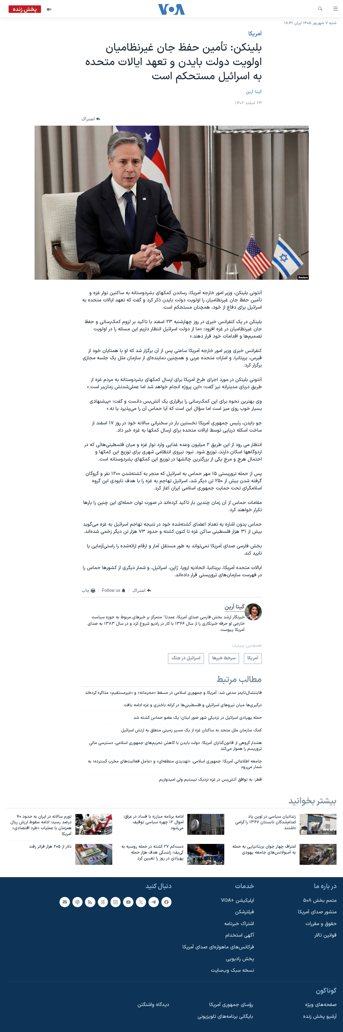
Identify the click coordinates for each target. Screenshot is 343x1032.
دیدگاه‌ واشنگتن (153, 1004)
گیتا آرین (254, 92)
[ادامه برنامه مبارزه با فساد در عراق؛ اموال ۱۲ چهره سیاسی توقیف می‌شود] (205, 824)
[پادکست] (77, 902)
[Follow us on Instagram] (115, 902)
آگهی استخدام (239, 935)
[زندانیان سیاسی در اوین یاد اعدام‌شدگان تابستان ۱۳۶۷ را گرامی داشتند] (318, 824)
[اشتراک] (64, 902)
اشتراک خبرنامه (239, 923)
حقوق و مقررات (321, 923)
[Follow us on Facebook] (166, 902)
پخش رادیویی (240, 958)
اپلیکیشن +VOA (237, 900)
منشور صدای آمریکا (317, 912)
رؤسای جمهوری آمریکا (231, 1004)
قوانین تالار (325, 935)
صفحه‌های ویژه (321, 1004)
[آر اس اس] (90, 902)
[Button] (90, 118)
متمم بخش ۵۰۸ (320, 900)
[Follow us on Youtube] (128, 902)
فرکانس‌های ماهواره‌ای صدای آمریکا (218, 947)
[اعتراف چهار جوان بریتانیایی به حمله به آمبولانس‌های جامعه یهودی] (318, 854)
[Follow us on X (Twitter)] (141, 902)
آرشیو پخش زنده (320, 1016)
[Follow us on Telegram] (153, 902)
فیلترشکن (244, 912)
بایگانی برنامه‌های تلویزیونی (225, 1016)
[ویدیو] (49, 9)
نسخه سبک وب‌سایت (232, 970)
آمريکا (255, 34)
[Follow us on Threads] (103, 902)
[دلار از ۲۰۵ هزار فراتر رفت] (93, 854)
